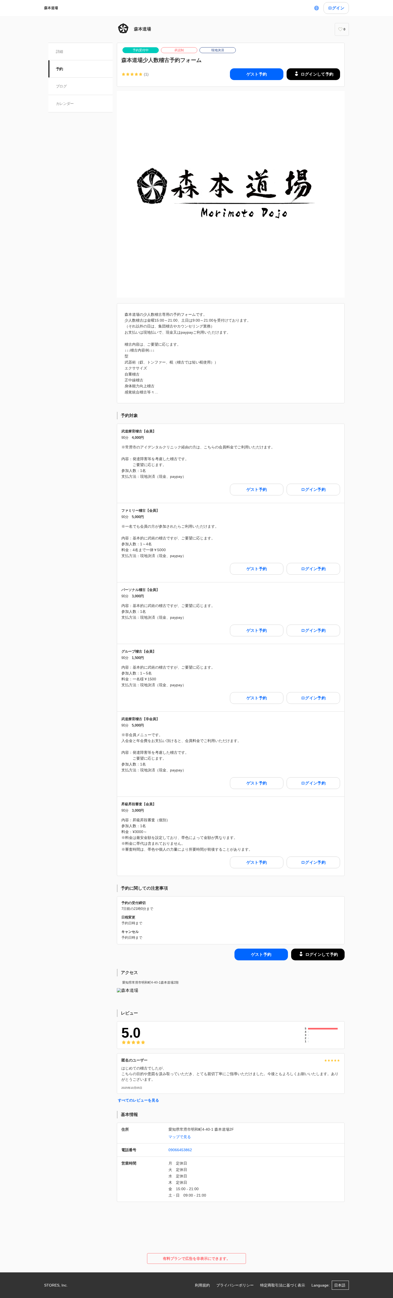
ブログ (61, 86)
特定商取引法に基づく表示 (282, 1285)
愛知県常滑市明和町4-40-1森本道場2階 (150, 982)
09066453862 (180, 1150)
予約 (59, 69)
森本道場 (51, 8)
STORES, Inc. (56, 1285)
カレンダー (65, 103)
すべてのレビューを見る (138, 1100)
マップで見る (179, 1137)
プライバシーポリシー (235, 1285)
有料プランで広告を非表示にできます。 (196, 1258)
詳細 (59, 51)
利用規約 (202, 1285)
